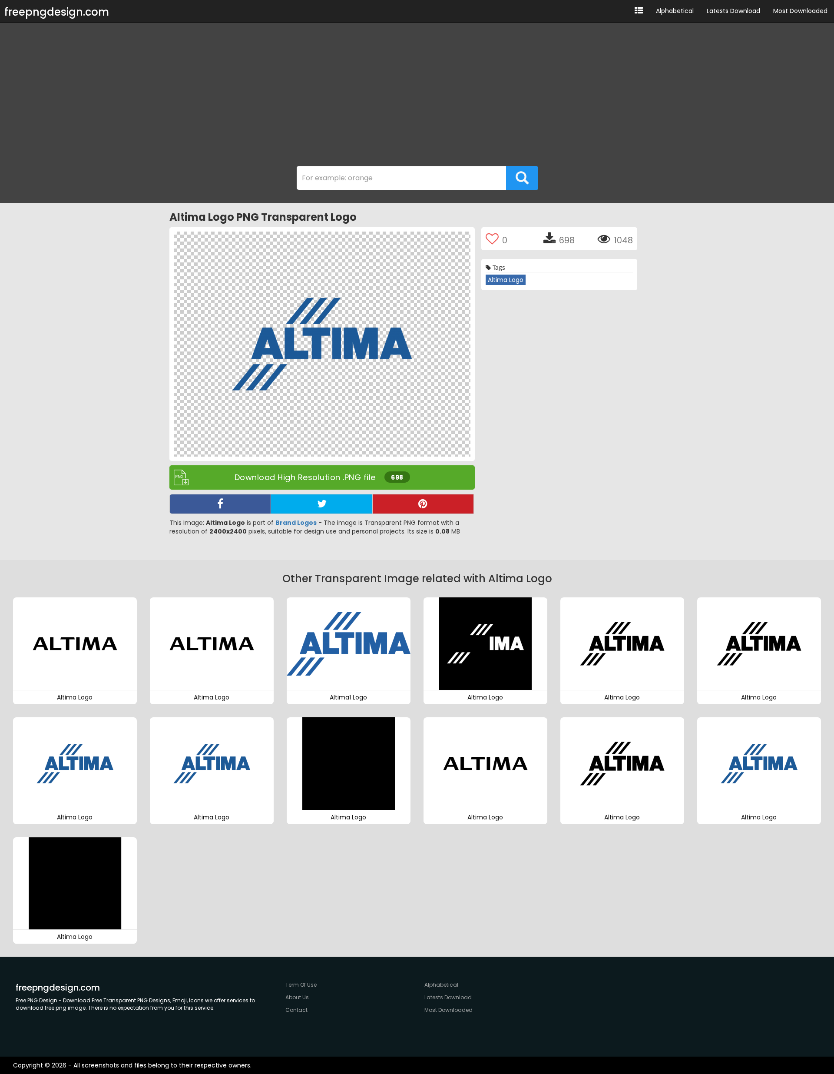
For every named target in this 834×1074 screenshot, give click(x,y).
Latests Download (733, 11)
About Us (297, 997)
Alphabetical (675, 11)
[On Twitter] (321, 504)
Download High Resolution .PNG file (319, 477)
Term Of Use (301, 984)
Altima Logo (505, 279)
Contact (296, 1010)
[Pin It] (423, 504)
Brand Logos (296, 522)
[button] (638, 11)
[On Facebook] (220, 504)
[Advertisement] (417, 96)
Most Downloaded (800, 11)
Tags (498, 267)
